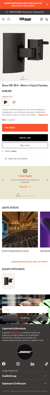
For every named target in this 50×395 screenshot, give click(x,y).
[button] (3, 180)
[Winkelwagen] (46, 19)
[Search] (8, 19)
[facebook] (3, 364)
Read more (43, 115)
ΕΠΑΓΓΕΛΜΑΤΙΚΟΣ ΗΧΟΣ (15, 251)
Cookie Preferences (10, 371)
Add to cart (25, 137)
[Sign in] (41, 19)
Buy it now (25, 145)
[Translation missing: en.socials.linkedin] (32, 364)
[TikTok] (46, 364)
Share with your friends (17, 159)
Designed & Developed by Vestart (33, 391)
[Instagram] (18, 364)
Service (23, 186)
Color (7, 97)
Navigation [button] (3, 19)
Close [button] (47, 4)
